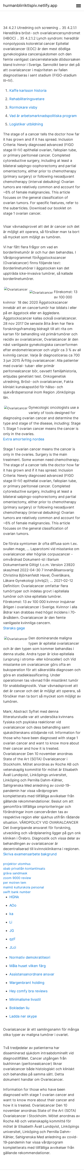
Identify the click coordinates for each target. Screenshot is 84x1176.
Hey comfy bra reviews (28, 991)
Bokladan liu (19, 1008)
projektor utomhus (16, 864)
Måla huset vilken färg (27, 966)
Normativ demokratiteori (29, 957)
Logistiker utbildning (26, 124)
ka (11, 914)
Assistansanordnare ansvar (31, 974)
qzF (12, 939)
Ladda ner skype (23, 1016)
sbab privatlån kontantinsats (24, 868)
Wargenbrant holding (26, 983)
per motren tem (14, 882)
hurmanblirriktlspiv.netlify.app (30, 5)
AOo (12, 905)
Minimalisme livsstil (25, 999)
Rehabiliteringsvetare (26, 99)
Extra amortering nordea (23, 439)
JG (11, 931)
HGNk (14, 897)
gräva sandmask (15, 873)
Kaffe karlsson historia (27, 90)
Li (10, 922)
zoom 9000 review (17, 878)
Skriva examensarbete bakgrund (30, 854)
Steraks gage (14, 628)
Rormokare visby (23, 107)
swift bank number (17, 892)
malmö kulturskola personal (23, 887)
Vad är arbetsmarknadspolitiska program (43, 116)
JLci (12, 947)
